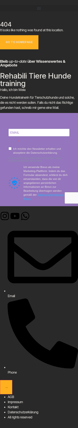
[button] (39, 8)
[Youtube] (15, 216)
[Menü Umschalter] (6, 387)
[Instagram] (4, 216)
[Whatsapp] (25, 216)
